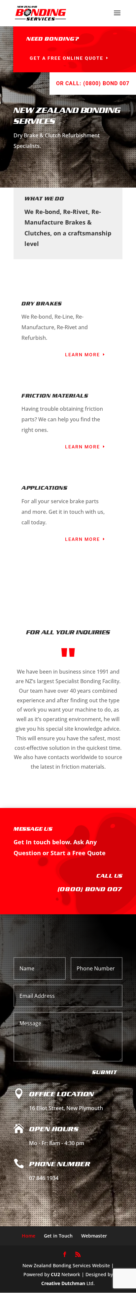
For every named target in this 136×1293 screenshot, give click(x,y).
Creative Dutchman (63, 1283)
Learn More (82, 354)
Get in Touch (58, 1236)
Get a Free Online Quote (66, 58)
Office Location (61, 1094)
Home (28, 1236)
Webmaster (94, 1236)
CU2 (55, 1274)
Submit (104, 1072)
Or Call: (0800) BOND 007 (92, 83)
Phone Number (59, 1164)
